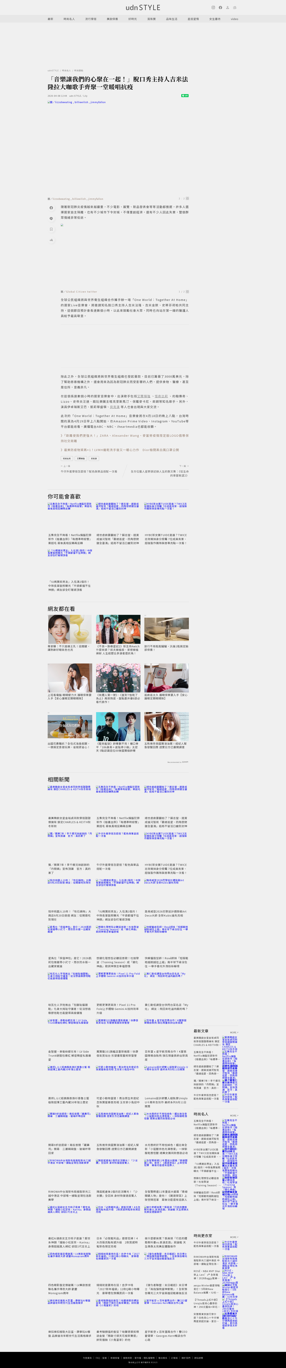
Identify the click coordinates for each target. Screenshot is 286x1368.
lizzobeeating (61, 199)
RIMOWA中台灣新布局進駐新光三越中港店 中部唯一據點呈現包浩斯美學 (69, 1195)
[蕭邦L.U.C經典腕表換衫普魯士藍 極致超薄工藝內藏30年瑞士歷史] (70, 1081)
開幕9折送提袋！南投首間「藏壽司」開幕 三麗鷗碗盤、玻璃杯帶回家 (69, 1149)
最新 (50, 19)
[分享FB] (51, 207)
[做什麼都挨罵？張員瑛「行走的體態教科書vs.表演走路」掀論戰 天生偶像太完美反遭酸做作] (166, 1221)
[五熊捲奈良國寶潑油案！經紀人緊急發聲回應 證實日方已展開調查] (118, 1127)
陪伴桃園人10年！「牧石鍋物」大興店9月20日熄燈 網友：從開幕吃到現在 (69, 915)
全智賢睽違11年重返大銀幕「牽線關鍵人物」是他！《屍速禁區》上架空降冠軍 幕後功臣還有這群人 (166, 1195)
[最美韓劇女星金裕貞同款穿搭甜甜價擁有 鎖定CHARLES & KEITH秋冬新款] (70, 800)
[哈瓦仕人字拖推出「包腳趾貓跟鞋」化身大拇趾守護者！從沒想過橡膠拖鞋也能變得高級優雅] (70, 987)
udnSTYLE (53, 70)
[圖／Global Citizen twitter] (125, 256)
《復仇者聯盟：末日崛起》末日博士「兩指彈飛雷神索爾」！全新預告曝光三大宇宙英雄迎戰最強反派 (166, 1289)
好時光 (132, 19)
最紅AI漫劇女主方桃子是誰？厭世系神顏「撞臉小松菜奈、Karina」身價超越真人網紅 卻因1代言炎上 (69, 1242)
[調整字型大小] (51, 239)
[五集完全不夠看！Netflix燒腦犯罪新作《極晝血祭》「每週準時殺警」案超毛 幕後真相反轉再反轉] (70, 517)
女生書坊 (215, 19)
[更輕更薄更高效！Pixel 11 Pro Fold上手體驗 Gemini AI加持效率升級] (118, 987)
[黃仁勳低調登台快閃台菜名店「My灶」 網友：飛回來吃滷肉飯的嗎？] (166, 987)
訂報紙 (174, 1358)
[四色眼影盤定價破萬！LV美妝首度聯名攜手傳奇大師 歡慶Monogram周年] (70, 1267)
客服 (104, 1358)
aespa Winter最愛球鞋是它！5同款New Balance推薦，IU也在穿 (207, 1291)
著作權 (138, 1358)
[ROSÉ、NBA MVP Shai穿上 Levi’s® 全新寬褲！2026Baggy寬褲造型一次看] (230, 1274)
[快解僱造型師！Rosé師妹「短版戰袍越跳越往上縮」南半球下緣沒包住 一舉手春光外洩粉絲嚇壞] (166, 940)
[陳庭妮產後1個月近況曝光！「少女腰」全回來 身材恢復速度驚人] (118, 1174)
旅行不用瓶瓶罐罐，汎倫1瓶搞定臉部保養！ (166, 648)
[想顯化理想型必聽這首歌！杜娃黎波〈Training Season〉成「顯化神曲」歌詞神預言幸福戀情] (118, 940)
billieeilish (79, 199)
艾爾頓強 (81, 458)
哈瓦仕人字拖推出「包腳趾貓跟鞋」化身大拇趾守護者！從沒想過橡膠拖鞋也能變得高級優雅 (69, 1009)
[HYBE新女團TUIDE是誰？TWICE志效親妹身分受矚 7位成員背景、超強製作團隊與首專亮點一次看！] (166, 517)
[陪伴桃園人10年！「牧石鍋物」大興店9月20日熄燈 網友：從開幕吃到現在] (70, 894)
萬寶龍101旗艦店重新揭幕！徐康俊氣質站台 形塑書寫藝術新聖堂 (117, 1053)
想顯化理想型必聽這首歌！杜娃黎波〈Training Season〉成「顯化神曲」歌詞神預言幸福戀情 (118, 962)
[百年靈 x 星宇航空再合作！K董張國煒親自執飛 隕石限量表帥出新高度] (166, 1034)
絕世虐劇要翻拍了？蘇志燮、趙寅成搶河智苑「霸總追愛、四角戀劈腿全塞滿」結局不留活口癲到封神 (118, 539)
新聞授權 (115, 1358)
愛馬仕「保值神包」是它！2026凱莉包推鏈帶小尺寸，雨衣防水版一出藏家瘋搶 (70, 962)
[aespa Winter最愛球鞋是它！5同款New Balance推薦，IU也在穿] (230, 1289)
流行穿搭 (91, 19)
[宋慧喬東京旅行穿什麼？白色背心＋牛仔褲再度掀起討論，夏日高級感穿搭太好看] (230, 1317)
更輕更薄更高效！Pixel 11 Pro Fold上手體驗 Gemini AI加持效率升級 (118, 1009)
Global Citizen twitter (81, 291)
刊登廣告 (87, 1358)
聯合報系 (162, 1358)
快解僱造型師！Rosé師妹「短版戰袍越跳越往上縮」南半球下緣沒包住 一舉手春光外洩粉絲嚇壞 (166, 962)
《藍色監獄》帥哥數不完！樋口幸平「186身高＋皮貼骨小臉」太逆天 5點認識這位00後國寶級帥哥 (117, 747)
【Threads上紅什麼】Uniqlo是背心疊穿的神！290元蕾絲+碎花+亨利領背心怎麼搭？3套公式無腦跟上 (207, 1307)
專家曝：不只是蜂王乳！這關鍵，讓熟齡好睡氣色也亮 (69, 648)
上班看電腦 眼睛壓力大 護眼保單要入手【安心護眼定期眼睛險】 (70, 696)
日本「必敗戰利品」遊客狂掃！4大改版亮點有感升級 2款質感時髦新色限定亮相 (117, 1242)
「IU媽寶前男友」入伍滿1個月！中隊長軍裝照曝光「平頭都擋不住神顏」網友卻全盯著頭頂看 (69, 586)
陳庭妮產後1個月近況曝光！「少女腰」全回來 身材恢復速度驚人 (117, 1193)
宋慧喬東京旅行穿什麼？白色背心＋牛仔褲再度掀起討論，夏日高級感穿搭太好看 (206, 1319)
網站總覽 (198, 1358)
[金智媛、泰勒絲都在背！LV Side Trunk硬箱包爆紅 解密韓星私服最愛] (70, 1034)
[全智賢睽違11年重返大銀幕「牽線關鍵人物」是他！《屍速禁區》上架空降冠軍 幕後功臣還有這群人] (166, 1174)
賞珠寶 (151, 19)
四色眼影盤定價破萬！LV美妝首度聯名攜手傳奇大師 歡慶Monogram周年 (69, 1289)
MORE (233, 1032)
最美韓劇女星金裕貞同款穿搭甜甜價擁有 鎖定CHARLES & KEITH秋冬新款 (69, 822)
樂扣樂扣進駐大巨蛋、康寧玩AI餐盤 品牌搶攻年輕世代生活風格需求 (69, 1334)
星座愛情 (193, 19)
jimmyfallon (95, 199)
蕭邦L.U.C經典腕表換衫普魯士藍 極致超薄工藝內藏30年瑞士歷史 (68, 1100)
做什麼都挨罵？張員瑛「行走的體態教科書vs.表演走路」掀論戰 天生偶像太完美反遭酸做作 (166, 1242)
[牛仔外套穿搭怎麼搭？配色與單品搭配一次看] (118, 847)
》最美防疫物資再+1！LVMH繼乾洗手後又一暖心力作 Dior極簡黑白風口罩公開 (120, 450)
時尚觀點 (78, 70)
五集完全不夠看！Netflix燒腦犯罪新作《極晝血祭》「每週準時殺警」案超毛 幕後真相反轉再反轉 (69, 539)
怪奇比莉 (67, 458)
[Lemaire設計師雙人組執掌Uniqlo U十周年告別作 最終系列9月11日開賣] (166, 1081)
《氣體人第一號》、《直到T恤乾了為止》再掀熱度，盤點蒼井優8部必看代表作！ (118, 698)
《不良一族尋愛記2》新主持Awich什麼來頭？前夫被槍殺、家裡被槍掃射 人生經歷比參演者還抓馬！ (118, 650)
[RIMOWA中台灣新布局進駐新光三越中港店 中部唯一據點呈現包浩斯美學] (70, 1174)
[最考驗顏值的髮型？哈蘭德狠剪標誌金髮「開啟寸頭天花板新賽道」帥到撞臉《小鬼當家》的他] (118, 1314)
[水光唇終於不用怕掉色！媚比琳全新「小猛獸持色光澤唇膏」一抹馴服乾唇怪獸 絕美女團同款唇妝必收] (166, 1127)
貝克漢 (94, 458)
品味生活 (171, 19)
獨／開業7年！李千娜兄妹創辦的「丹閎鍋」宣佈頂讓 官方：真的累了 (69, 869)
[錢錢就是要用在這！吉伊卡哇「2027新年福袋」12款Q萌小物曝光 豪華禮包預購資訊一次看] (118, 1267)
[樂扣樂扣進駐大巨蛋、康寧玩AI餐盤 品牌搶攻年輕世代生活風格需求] (70, 1314)
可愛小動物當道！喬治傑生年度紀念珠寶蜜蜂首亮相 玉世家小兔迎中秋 (118, 1102)
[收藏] (51, 229)
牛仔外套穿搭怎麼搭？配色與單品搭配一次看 (206, 1096)
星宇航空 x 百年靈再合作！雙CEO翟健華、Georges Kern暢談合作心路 (166, 1336)
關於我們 (186, 1358)
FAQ (98, 1358)
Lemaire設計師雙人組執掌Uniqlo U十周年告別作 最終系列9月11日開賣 (166, 1102)
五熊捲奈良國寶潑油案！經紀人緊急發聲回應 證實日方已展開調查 (165, 745)
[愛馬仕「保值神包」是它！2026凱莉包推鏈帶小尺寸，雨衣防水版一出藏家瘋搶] (70, 940)
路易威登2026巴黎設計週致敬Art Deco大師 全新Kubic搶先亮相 (166, 913)
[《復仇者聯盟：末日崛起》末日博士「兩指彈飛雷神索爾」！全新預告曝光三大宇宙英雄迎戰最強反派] (166, 1267)
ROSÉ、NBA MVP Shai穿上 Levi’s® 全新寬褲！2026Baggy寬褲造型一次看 (207, 1276)
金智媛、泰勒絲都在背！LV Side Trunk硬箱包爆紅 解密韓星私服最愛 (69, 1055)
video (234, 19)
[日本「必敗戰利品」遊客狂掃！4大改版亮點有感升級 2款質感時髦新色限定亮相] (118, 1221)
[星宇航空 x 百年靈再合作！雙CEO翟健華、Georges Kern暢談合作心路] (166, 1314)
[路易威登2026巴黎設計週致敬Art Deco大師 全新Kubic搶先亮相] (166, 894)
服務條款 (127, 1358)
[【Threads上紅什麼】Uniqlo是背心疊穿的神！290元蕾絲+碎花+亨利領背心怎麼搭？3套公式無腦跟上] (230, 1303)
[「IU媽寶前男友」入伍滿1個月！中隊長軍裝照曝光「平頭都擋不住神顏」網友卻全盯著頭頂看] (70, 564)
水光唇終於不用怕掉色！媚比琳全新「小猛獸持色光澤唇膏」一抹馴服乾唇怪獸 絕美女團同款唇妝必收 (166, 1149)
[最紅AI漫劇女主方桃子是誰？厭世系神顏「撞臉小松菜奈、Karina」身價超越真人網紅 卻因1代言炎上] (70, 1221)
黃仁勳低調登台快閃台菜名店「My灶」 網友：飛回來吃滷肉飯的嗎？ (166, 1007)
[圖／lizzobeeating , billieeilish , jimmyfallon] (118, 148)
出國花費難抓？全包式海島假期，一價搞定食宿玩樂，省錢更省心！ (69, 745)
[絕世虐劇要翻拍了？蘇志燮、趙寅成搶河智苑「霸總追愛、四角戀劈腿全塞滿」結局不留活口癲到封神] (118, 517)
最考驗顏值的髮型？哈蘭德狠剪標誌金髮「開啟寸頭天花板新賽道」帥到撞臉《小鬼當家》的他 (118, 1336)
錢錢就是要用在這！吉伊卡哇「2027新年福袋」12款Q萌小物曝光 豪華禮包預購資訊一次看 (118, 1289)
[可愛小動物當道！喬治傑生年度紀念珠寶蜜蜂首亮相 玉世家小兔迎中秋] (118, 1081)
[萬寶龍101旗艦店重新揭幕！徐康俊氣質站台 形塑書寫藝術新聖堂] (118, 1034)
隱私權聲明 (149, 1358)
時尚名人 (69, 19)
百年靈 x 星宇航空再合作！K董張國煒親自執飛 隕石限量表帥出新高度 (166, 1055)
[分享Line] (51, 218)
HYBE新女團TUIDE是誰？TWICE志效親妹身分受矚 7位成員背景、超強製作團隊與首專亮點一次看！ (166, 539)
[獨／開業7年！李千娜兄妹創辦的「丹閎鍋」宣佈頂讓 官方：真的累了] (70, 847)
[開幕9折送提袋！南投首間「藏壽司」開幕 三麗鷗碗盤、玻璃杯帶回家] (70, 1127)
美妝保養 (112, 19)
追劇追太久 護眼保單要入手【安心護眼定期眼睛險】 (166, 696)
